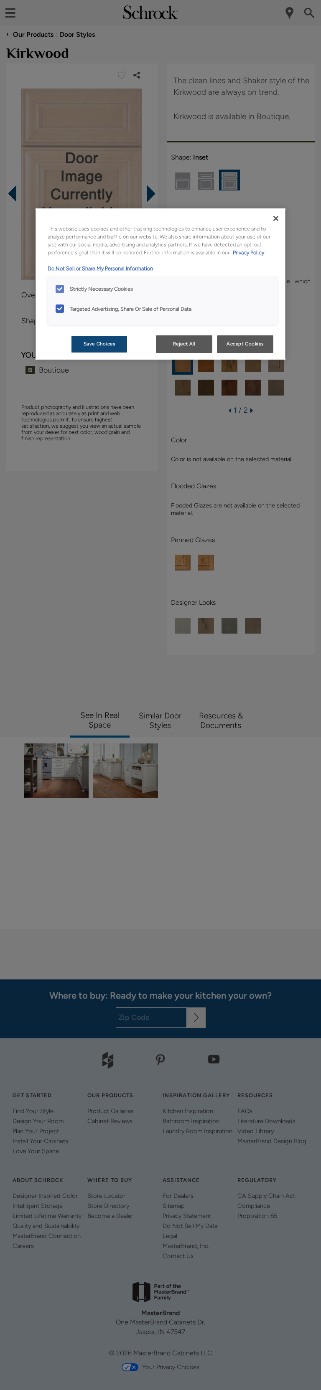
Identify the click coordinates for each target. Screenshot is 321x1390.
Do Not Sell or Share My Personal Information (100, 268)
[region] (160, 284)
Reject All (184, 344)
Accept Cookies (245, 344)
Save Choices (99, 344)
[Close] (276, 218)
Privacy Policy (248, 252)
